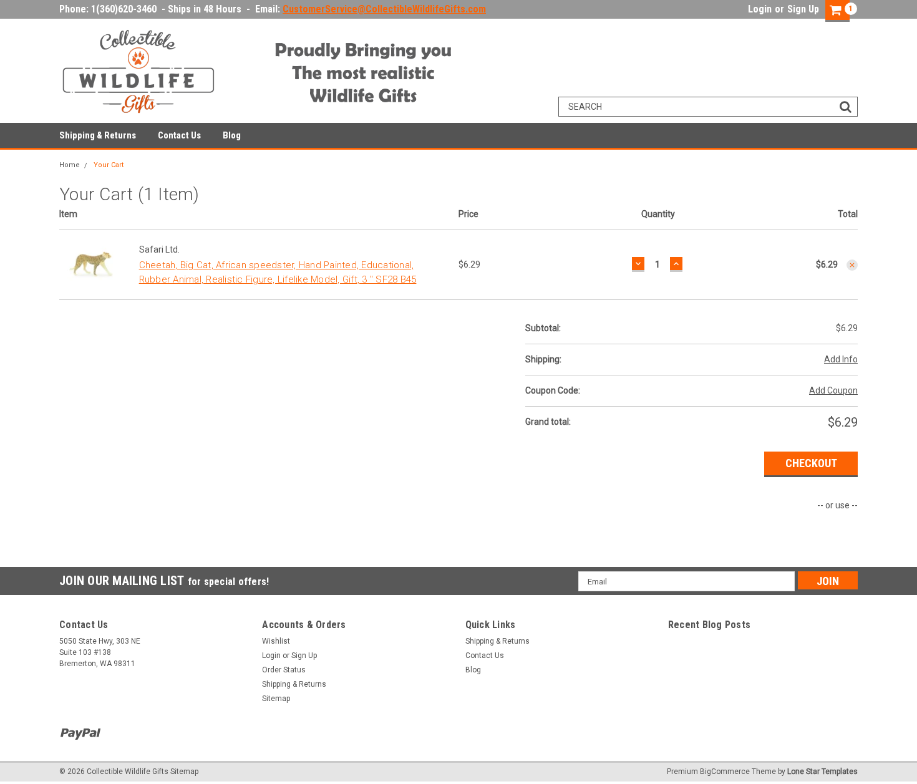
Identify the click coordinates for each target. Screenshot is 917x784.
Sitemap (276, 698)
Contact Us (179, 135)
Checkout (811, 463)
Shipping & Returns (97, 135)
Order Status (284, 669)
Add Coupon (833, 390)
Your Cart (109, 165)
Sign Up (803, 9)
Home (69, 165)
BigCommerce (725, 771)
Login (760, 9)
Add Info (841, 359)
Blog (232, 135)
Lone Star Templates (822, 771)
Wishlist (276, 641)
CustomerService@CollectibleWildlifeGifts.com (384, 9)
